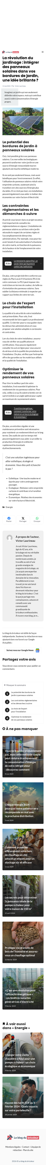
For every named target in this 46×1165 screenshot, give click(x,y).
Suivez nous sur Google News (20, 650)
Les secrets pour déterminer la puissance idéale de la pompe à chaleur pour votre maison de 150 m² (21, 903)
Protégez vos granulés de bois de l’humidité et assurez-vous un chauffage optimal (21, 951)
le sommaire (16, 685)
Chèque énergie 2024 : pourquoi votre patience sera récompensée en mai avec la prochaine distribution (21, 810)
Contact (25, 1147)
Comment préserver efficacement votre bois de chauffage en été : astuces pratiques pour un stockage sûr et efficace (19, 855)
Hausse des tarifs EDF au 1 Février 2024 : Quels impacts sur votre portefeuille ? (21, 1106)
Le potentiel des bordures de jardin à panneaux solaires (23, 693)
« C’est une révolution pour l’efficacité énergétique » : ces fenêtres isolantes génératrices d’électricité (20, 996)
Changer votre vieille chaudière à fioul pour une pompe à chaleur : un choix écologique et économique (20, 1060)
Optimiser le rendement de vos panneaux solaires (21, 718)
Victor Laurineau (20, 86)
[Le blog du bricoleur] (10, 52)
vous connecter (20, 666)
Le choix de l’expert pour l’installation (19, 710)
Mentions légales (12, 1147)
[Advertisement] (23, 24)
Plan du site (28, 1150)
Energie (9, 507)
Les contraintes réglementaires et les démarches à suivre (24, 701)
